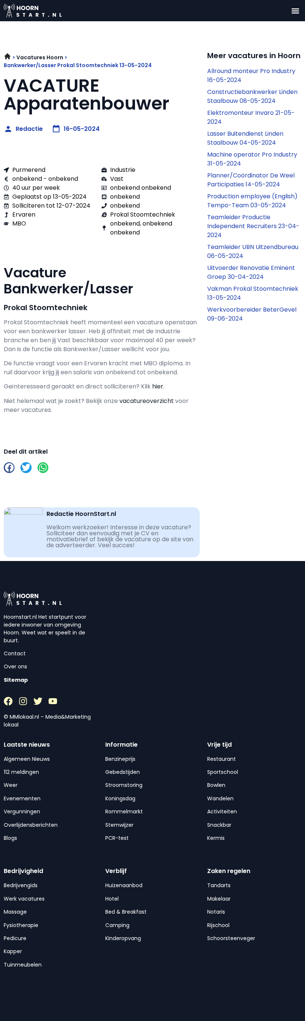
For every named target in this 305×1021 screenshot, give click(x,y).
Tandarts (219, 885)
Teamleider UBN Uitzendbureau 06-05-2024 (252, 251)
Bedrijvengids (21, 885)
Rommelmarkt (124, 811)
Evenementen (22, 798)
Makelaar (219, 898)
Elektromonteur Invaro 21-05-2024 (251, 117)
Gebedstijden (122, 772)
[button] (295, 10)
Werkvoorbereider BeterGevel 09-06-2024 (251, 314)
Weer (10, 785)
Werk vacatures (24, 898)
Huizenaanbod (123, 885)
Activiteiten (222, 811)
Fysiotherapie (21, 925)
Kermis (216, 838)
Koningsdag (120, 798)
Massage (15, 912)
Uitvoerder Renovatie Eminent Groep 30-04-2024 (251, 272)
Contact (15, 653)
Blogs (10, 838)
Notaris (216, 912)
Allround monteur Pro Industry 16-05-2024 (251, 75)
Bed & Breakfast (126, 912)
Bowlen (216, 785)
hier (157, 386)
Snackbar (219, 825)
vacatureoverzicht (146, 401)
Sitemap (16, 680)
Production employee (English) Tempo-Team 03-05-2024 (252, 200)
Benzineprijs (120, 759)
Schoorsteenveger (231, 938)
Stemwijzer (119, 825)
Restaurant (221, 759)
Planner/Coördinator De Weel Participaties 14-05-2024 (251, 180)
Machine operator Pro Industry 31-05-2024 (252, 159)
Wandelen (220, 798)
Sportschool (222, 772)
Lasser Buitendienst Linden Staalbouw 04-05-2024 (245, 138)
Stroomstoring (123, 785)
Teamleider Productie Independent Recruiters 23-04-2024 (253, 226)
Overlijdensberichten (31, 825)
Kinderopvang (123, 938)
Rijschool (218, 925)
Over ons (15, 666)
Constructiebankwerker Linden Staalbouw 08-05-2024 (252, 96)
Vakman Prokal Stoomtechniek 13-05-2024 (252, 293)
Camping (117, 925)
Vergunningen (22, 811)
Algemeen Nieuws (27, 759)
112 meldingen (21, 772)
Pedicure (15, 938)
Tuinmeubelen (23, 964)
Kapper (13, 951)
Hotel (112, 898)
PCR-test (117, 838)
